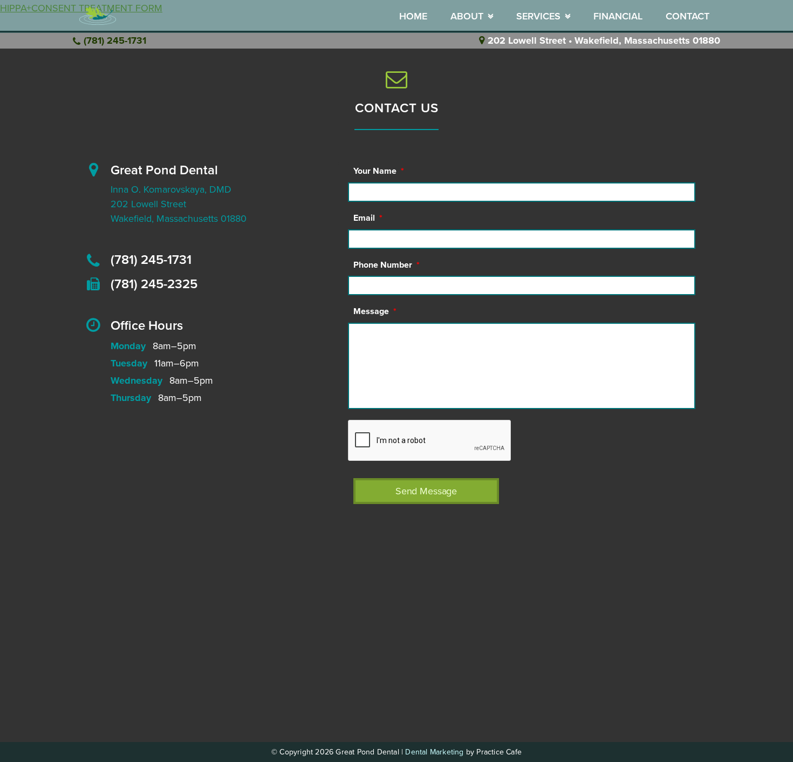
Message (374, 311)
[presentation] (430, 441)
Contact (687, 16)
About (466, 16)
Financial (617, 16)
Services (538, 16)
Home (413, 16)
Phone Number (386, 265)
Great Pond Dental (164, 170)
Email (367, 218)
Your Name (378, 171)
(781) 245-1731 (115, 40)
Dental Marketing (434, 752)
